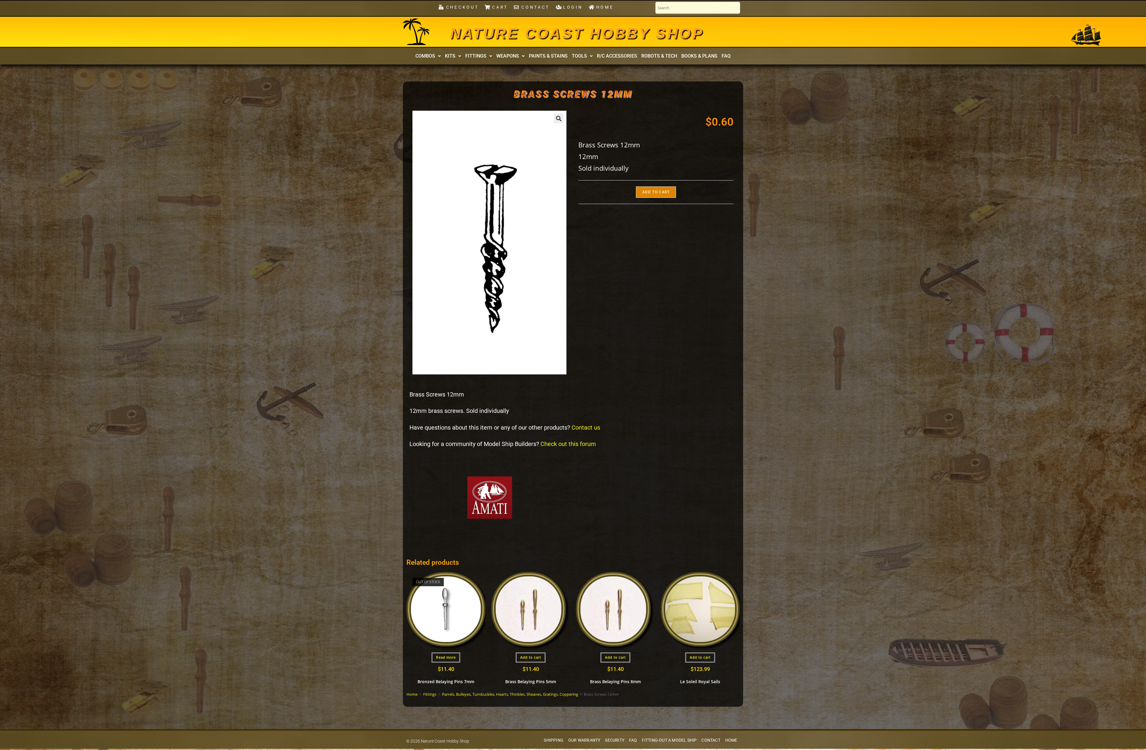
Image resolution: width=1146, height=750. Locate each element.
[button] (428, 56)
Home (412, 694)
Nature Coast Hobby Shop (577, 33)
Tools (579, 56)
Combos (425, 56)
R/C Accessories (617, 56)
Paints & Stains (548, 56)
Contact (710, 740)
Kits (450, 56)
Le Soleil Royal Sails (700, 681)
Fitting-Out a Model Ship (669, 740)
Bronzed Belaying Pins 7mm (446, 681)
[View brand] (489, 497)
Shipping (553, 740)
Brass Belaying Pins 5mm (530, 681)
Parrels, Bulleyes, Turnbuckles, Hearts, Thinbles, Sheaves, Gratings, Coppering (510, 694)
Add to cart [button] (530, 657)
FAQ (726, 56)
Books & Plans (699, 56)
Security (614, 740)
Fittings (475, 56)
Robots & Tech (659, 56)
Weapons (507, 56)
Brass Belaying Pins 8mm (615, 681)
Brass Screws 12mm (573, 94)
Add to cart (656, 192)
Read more (446, 657)
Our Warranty (584, 740)
